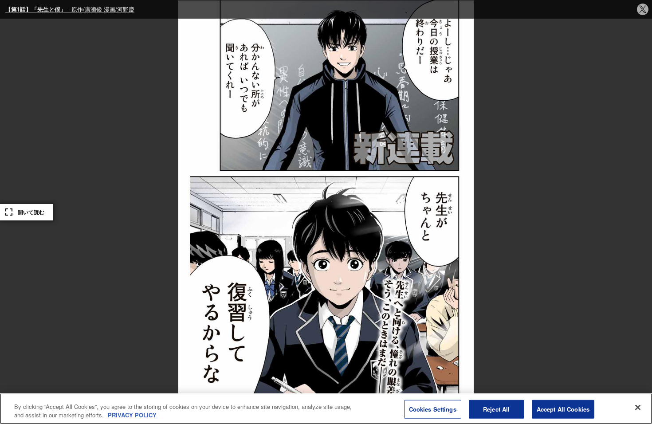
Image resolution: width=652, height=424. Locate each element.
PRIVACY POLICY (132, 415)
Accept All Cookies (563, 409)
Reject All (496, 409)
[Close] (638, 407)
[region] (326, 408)
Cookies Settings (432, 409)
